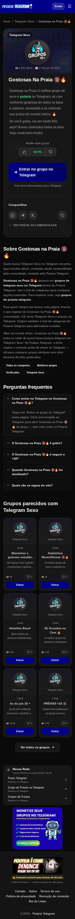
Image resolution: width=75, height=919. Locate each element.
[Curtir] (24, 151)
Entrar (20, 584)
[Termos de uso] (37, 865)
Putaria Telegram (43, 913)
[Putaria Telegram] (17, 6)
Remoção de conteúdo (54, 896)
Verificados (12, 372)
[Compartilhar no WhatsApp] (13, 215)
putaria (25, 96)
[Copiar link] (62, 215)
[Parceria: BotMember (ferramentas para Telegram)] (37, 828)
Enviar (58, 6)
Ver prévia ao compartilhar (35, 225)
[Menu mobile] (69, 6)
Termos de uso (50, 891)
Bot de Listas (37, 901)
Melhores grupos (47, 365)
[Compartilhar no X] (33, 215)
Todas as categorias (18, 365)
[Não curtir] (50, 151)
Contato (20, 891)
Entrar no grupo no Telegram (36, 172)
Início (6, 21)
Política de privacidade (21, 896)
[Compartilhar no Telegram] (23, 215)
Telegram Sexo (24, 21)
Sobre (33, 891)
